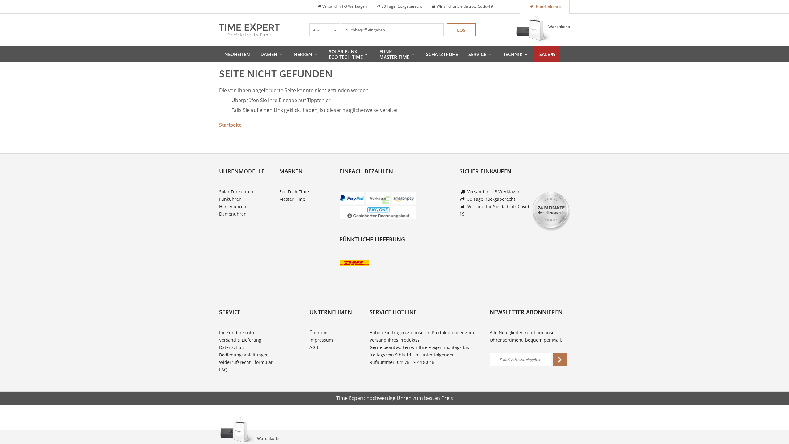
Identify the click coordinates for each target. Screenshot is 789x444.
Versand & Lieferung (240, 340)
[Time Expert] (249, 29)
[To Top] (774, 421)
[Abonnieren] (560, 359)
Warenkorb (559, 26)
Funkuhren (230, 199)
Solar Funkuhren (236, 192)
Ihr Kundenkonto (236, 332)
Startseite (230, 124)
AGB (313, 347)
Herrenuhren (232, 206)
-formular (263, 362)
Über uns (319, 332)
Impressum (321, 340)
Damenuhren (233, 214)
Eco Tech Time (294, 192)
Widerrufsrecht (235, 362)
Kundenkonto (548, 6)
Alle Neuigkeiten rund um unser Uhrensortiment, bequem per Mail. (526, 336)
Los (461, 30)
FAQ (223, 369)
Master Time (292, 199)
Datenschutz (232, 347)
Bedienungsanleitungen (244, 355)
